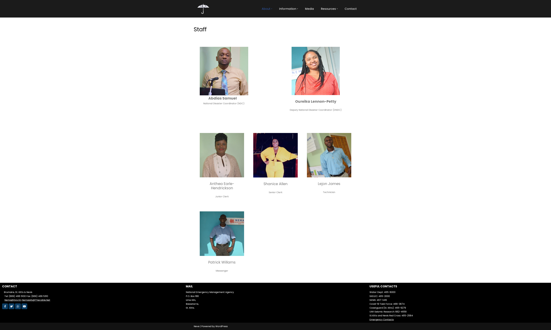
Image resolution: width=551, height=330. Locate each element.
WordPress (221, 326)
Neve (196, 326)
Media (309, 9)
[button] (271, 8)
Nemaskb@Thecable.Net (36, 300)
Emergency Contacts (381, 319)
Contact (351, 9)
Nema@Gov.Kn (12, 300)
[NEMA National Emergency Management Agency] (203, 9)
